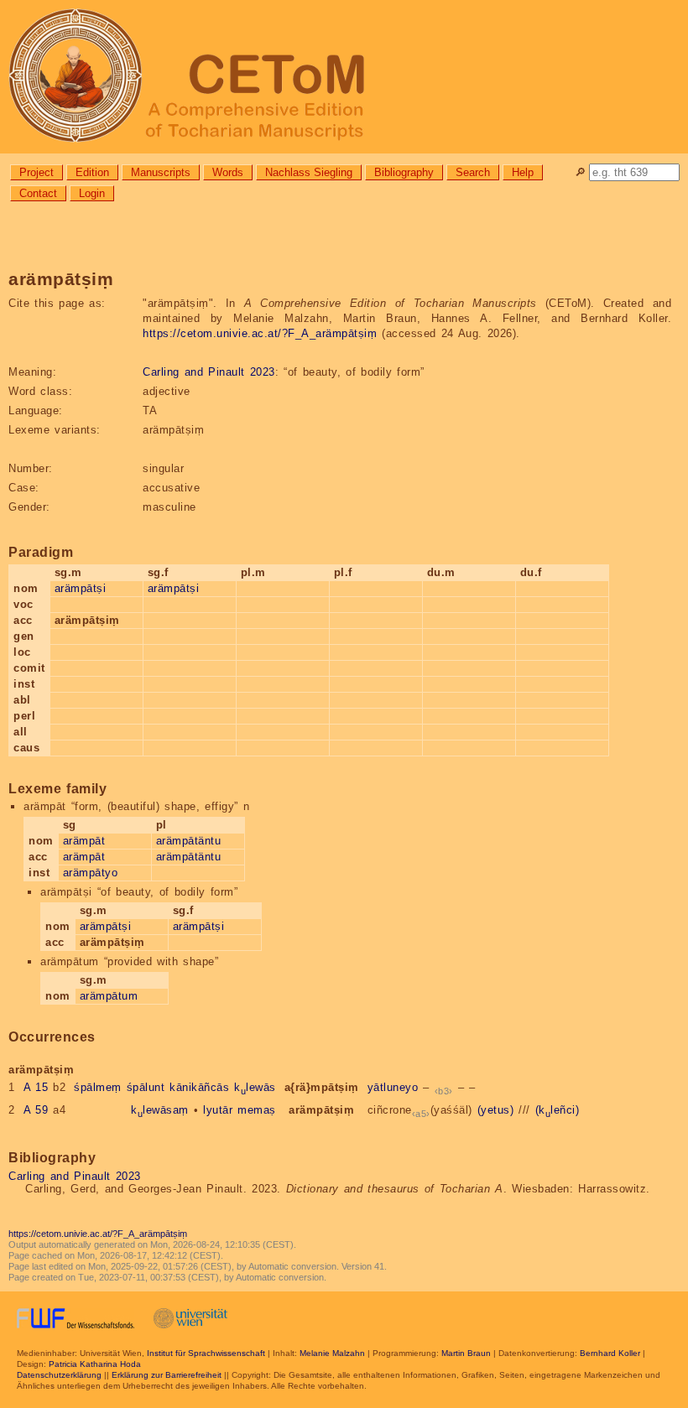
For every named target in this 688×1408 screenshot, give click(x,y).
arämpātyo (90, 872)
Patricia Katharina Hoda (95, 1364)
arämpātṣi (81, 588)
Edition (92, 172)
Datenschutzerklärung (59, 1374)
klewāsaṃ (160, 1110)
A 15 (36, 1087)
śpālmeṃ (98, 1087)
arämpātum (109, 996)
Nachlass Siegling (308, 172)
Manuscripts (160, 172)
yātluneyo (393, 1087)
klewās (255, 1087)
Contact (38, 193)
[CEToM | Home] (344, 76)
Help (523, 172)
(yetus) (495, 1110)
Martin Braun (466, 1353)
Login (92, 193)
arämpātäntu (189, 840)
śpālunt (146, 1087)
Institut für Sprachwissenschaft (206, 1353)
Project (36, 172)
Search (473, 172)
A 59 (36, 1110)
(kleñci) (557, 1110)
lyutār (217, 1110)
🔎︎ (580, 172)
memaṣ (256, 1110)
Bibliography (404, 172)
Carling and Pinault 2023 (209, 372)
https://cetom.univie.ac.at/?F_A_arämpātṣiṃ (260, 333)
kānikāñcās (199, 1087)
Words (227, 172)
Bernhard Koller (610, 1353)
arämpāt (84, 840)
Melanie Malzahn (332, 1353)
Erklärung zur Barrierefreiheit (167, 1374)
